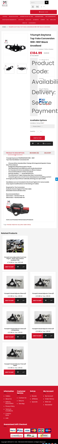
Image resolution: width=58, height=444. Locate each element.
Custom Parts (8, 414)
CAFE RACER (21, 19)
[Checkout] (37, 6)
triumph (9, 224)
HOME (4, 27)
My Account (49, 396)
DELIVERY (47, 153)
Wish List (48, 402)
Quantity (32, 131)
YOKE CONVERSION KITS (50, 16)
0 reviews (40, 49)
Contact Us (22, 398)
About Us (9, 399)
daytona (14, 224)
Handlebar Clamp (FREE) (37, 123)
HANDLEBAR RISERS (39, 16)
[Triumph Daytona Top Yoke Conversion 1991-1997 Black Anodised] (15, 48)
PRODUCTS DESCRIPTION (15, 153)
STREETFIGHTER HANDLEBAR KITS (9, 19)
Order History (49, 399)
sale (7, 418)
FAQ (47, 19)
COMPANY (42, 19)
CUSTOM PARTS (32, 23)
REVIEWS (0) (34, 153)
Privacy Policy (10, 406)
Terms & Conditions (9, 410)
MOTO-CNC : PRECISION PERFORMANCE (22, 442)
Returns (21, 401)
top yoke (20, 224)
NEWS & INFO (53, 19)
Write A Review (48, 49)
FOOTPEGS (5, 16)
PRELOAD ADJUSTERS (13, 16)
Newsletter (48, 405)
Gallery (8, 396)
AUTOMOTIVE (36, 19)
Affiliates (35, 399)
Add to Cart (37, 138)
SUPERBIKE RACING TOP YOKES (26, 16)
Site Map (22, 403)
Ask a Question (47, 143)
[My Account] (33, 6)
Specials (35, 402)
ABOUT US (24, 23)
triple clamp (27, 224)
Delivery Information (9, 402)
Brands (34, 396)
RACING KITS (28, 19)
